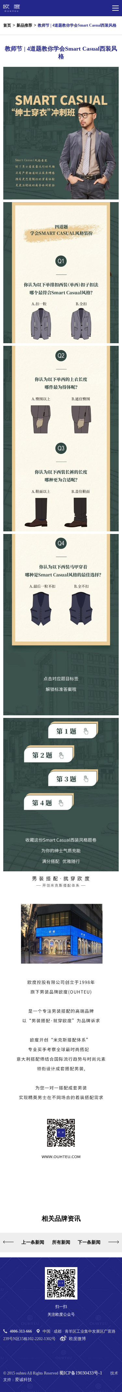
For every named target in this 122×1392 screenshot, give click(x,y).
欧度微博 (77, 1338)
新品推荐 (24, 25)
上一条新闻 (32, 1242)
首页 (7, 25)
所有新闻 (61, 1242)
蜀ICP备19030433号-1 (80, 1373)
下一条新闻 (89, 1242)
